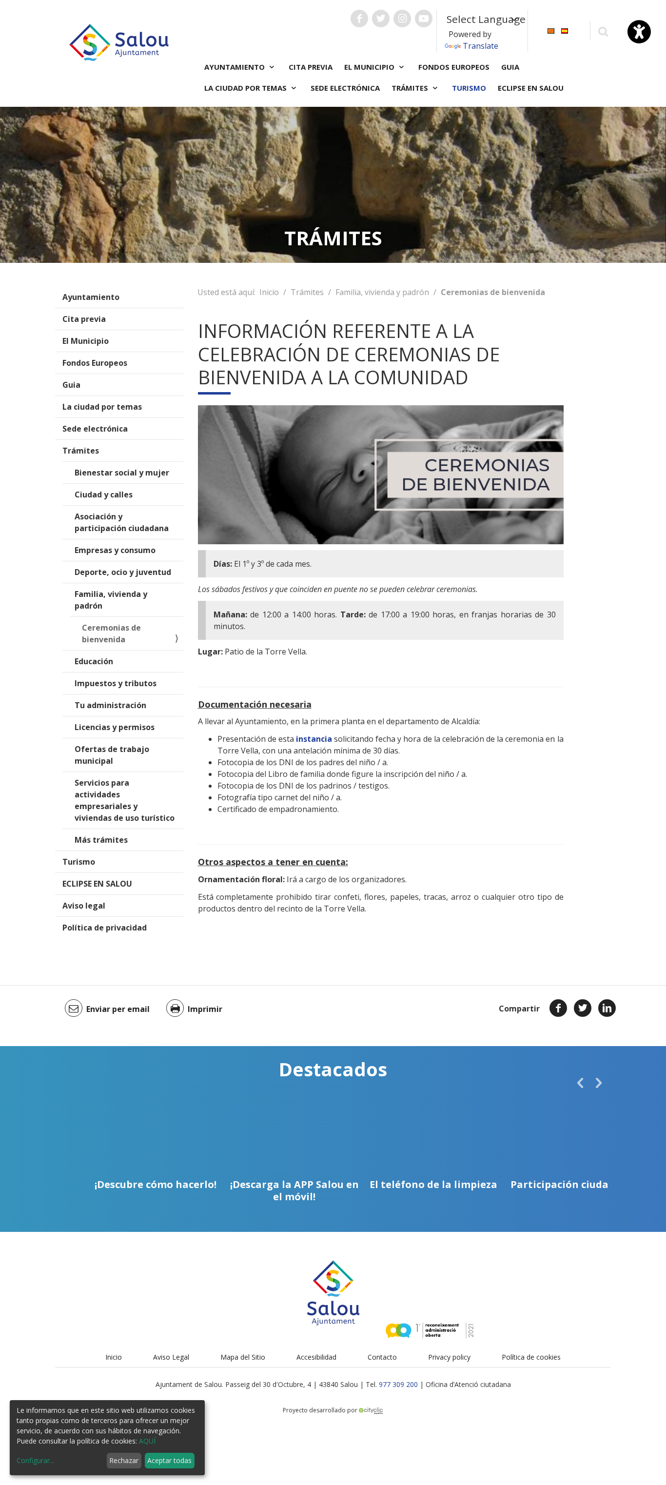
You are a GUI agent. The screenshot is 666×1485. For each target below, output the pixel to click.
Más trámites (101, 839)
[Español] (564, 30)
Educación (94, 661)
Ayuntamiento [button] (235, 67)
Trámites (80, 450)
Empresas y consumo (115, 550)
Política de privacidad (104, 927)
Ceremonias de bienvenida (111, 633)
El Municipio (85, 341)
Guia (510, 67)
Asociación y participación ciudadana (122, 522)
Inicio (269, 292)
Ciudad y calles (104, 494)
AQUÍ (147, 1440)
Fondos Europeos (454, 67)
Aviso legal (83, 905)
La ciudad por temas (102, 406)
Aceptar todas (169, 1460)
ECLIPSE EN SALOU (531, 88)
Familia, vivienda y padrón (111, 600)
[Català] (551, 30)
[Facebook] (558, 1008)
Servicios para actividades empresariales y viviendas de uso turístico (125, 800)
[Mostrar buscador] (602, 31)
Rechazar (123, 1460)
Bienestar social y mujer (122, 472)
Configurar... (35, 1460)
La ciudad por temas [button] (246, 88)
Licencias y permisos (115, 727)
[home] (119, 41)
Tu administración (110, 705)
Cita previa (311, 67)
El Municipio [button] (370, 67)
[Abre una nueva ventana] (359, 18)
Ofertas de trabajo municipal (112, 755)
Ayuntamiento (90, 297)
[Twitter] (582, 1008)
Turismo (469, 88)
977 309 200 (398, 1384)
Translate (480, 45)
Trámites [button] (411, 88)
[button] (580, 1082)
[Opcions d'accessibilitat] (639, 32)
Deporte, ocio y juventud (123, 572)
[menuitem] (551, 30)
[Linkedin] (607, 1008)
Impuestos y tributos (116, 683)
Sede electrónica (345, 88)
